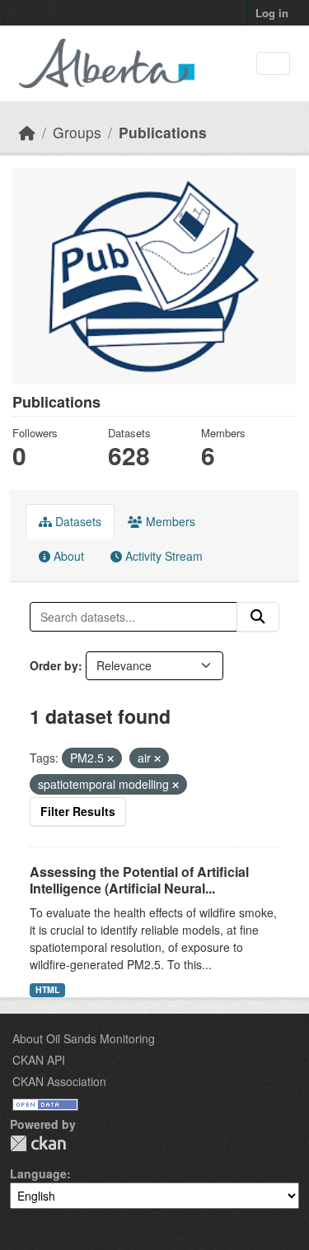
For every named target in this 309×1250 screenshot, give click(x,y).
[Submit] (257, 617)
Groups (77, 132)
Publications (163, 132)
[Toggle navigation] (273, 64)
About (67, 556)
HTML (47, 989)
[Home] (27, 132)
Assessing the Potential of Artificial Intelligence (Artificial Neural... (139, 880)
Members (169, 521)
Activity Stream (162, 556)
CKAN (38, 1143)
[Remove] (110, 758)
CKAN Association (59, 1081)
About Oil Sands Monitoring (83, 1038)
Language (38, 1173)
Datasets (76, 521)
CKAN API (38, 1060)
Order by (54, 665)
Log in (271, 13)
